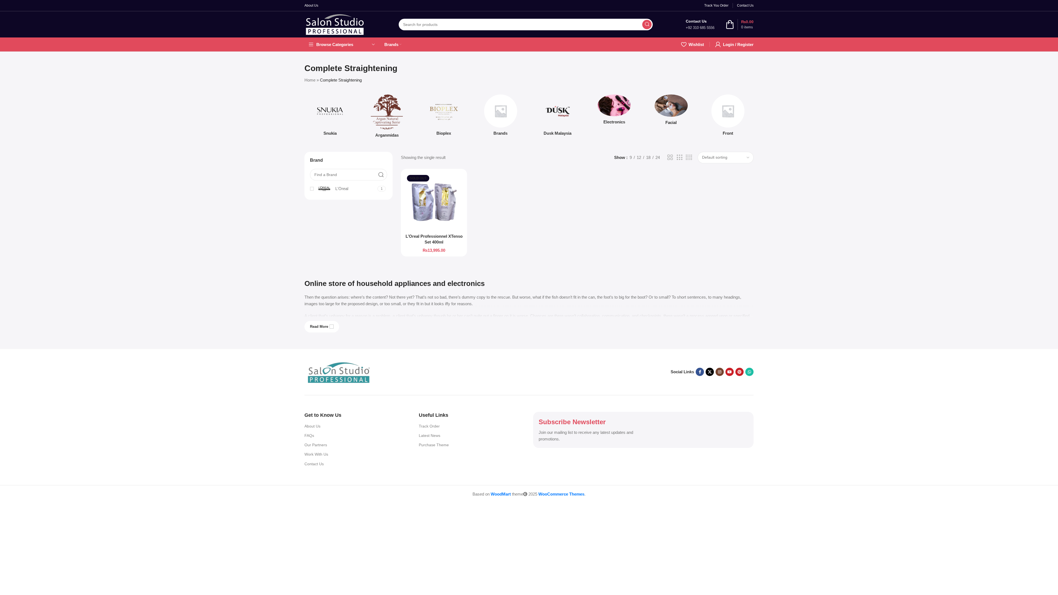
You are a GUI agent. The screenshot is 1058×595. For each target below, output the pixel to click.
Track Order (429, 426)
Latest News (429, 435)
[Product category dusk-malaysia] (557, 116)
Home (309, 80)
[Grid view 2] (670, 157)
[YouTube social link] (729, 372)
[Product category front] (728, 116)
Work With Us (316, 454)
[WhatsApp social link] (749, 372)
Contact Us (314, 464)
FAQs (309, 435)
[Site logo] (335, 24)
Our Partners (315, 445)
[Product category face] (671, 111)
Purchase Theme (434, 445)
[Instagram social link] (720, 372)
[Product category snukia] (330, 116)
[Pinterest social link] (739, 372)
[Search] (647, 24)
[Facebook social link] (700, 372)
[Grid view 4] (689, 157)
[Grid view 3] (679, 157)
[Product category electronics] (614, 111)
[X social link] (710, 372)
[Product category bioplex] (443, 116)
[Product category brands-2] (500, 116)
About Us (312, 426)
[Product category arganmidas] (386, 117)
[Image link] (338, 372)
